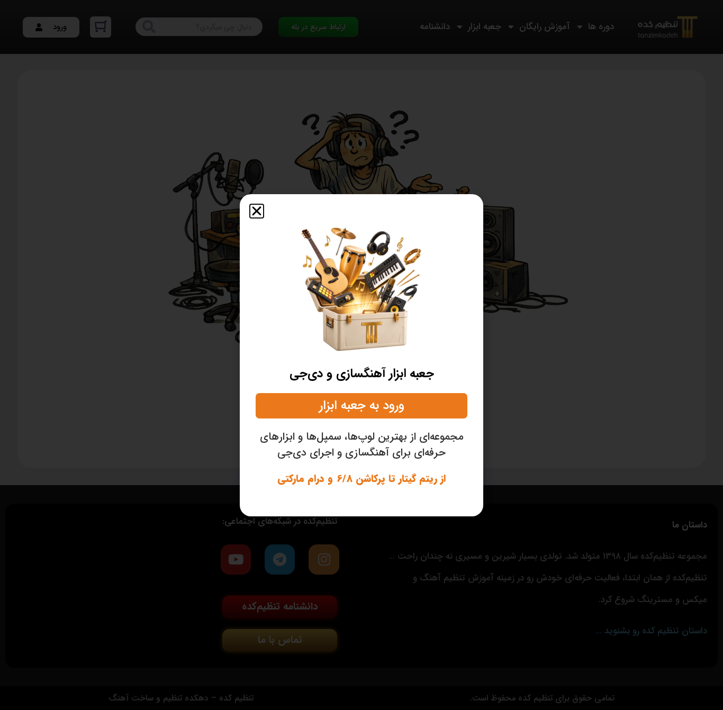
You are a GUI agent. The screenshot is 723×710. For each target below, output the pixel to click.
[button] (256, 211)
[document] (361, 355)
